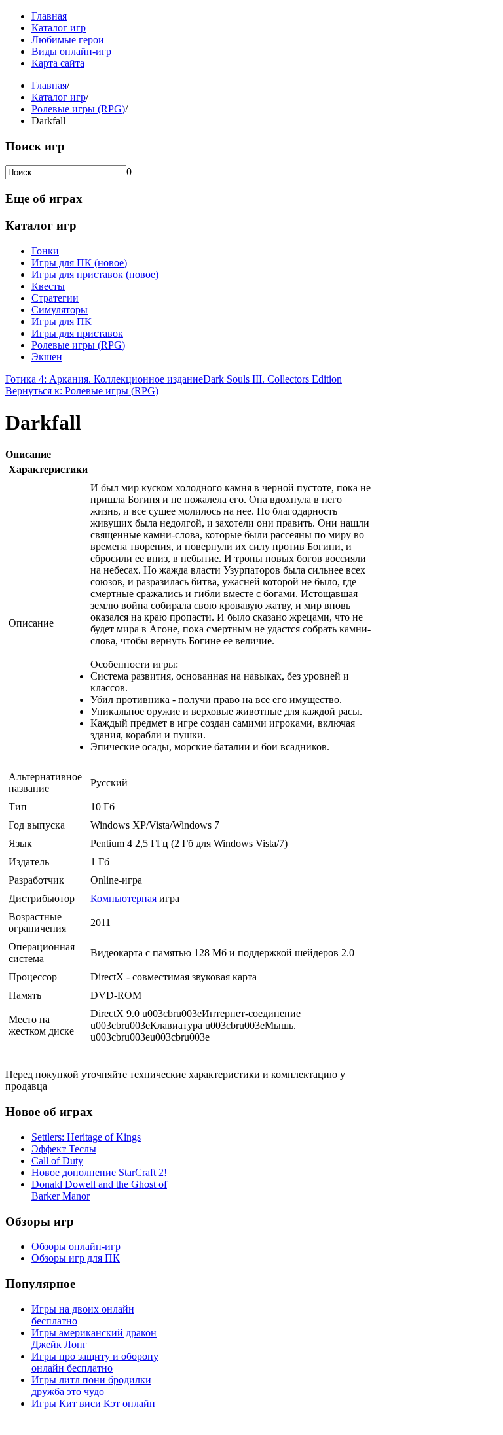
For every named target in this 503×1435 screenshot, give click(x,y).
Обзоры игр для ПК (75, 1258)
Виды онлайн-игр (71, 51)
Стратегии (55, 297)
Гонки (45, 250)
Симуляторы (59, 309)
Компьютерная (123, 898)
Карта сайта (57, 63)
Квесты (48, 286)
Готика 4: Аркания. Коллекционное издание (104, 379)
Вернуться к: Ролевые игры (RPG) (81, 390)
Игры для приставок (77, 333)
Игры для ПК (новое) (79, 262)
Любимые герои (67, 39)
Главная (49, 16)
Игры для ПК (61, 321)
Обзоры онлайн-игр (76, 1246)
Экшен (46, 356)
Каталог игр (58, 27)
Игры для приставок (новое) (94, 274)
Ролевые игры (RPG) (78, 108)
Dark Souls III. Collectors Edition (272, 379)
